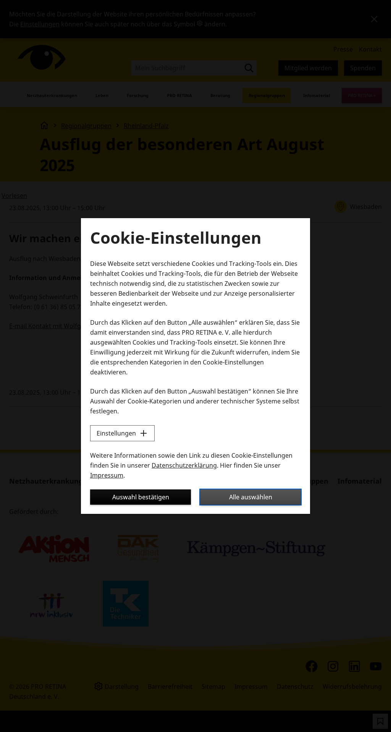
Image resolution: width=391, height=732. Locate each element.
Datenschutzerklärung (184, 465)
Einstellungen (116, 433)
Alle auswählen (250, 497)
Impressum (106, 475)
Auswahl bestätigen (140, 497)
